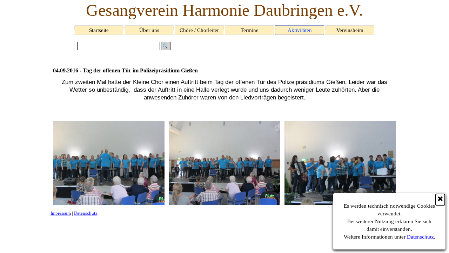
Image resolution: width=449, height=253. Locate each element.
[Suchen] (165, 46)
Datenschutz (420, 237)
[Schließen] (440, 199)
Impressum (61, 213)
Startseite (99, 30)
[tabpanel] (224, 97)
